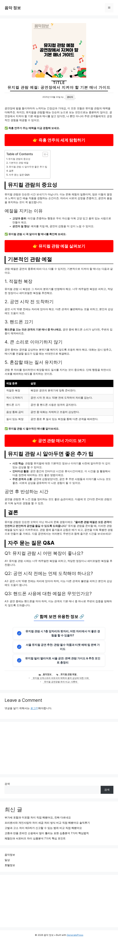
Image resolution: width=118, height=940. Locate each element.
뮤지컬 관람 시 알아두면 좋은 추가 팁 (28, 166)
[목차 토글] (43, 154)
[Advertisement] (59, 748)
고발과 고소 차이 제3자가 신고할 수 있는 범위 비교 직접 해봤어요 (43, 828)
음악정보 (47, 674)
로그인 (34, 708)
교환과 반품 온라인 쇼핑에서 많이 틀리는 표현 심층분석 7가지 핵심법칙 (47, 833)
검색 (7, 783)
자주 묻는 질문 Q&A (19, 174)
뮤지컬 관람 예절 (69, 674)
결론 (11, 170)
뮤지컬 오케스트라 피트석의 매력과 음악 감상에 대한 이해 (61, 678)
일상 (7, 860)
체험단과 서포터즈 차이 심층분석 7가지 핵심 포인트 (35, 838)
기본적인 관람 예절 (18, 162)
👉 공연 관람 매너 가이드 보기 (59, 440)
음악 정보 (13, 7)
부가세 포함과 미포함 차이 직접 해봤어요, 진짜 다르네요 (38, 817)
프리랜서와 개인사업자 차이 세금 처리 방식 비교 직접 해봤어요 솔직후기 (47, 822)
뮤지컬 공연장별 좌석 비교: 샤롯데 (60, 682)
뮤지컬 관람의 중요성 (19, 158)
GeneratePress (75, 935)
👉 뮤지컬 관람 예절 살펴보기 (59, 246)
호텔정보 (10, 865)
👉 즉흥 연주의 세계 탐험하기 (59, 140)
